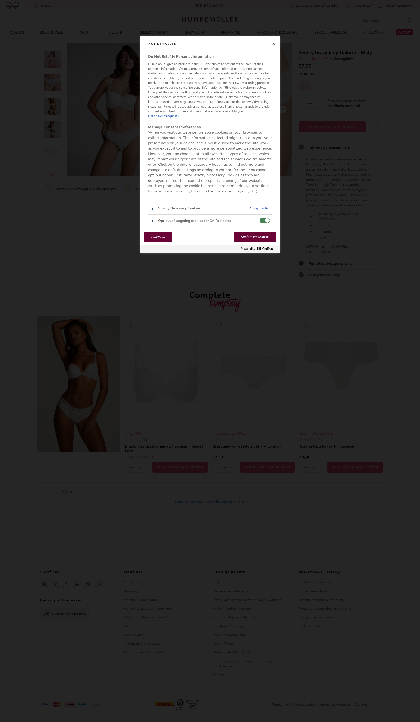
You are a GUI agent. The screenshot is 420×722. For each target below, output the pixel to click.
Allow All (158, 237)
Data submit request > (164, 116)
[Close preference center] (273, 44)
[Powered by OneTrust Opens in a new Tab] (259, 249)
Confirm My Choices (255, 237)
